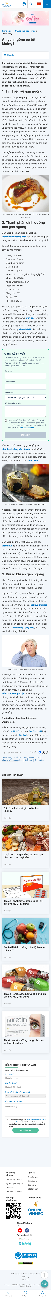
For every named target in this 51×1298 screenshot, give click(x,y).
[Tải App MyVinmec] (14, 1211)
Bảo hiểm (32, 1185)
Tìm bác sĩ (10, 1188)
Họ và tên (9, 371)
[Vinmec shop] (36, 1208)
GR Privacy (25, 1277)
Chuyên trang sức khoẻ (25, 31)
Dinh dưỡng (7, 33)
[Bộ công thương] (25, 1255)
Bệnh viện (9, 392)
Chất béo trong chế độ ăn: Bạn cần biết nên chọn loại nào (23, 856)
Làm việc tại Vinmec (14, 1191)
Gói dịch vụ (32, 1181)
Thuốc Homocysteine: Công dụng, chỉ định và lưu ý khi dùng (25, 995)
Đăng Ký (25, 435)
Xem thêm (7, 818)
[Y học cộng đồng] (25, 1239)
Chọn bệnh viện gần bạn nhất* (18, 1092)
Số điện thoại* (11, 1083)
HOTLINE (14, 731)
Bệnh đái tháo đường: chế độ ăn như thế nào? (24, 949)
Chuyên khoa (33, 1177)
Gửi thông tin (25, 1130)
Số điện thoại (10, 382)
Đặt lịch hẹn (33, 1189)
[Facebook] (39, 752)
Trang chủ (6, 31)
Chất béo (28, 760)
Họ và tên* (9, 1074)
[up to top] (44, 1275)
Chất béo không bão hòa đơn (26, 757)
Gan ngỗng (39, 760)
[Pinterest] (47, 752)
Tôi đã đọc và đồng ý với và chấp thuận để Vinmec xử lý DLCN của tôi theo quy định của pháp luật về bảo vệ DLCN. (27, 1123)
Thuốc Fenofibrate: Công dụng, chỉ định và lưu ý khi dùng (23, 902)
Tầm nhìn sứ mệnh (14, 1180)
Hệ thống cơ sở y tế (14, 1184)
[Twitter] (43, 752)
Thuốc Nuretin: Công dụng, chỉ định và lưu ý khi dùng (24, 1042)
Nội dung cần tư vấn (13, 403)
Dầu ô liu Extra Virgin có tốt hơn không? (21, 810)
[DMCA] (25, 1263)
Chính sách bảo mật (26, 428)
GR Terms (25, 1280)
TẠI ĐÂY (23, 735)
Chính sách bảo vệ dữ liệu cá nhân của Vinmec (25, 1274)
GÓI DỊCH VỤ (35, 731)
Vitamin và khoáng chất (12, 760)
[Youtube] (20, 1230)
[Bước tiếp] (25, 1244)
